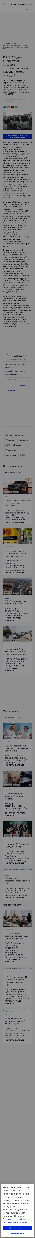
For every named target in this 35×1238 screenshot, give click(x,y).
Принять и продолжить (17, 1228)
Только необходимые (17, 1233)
